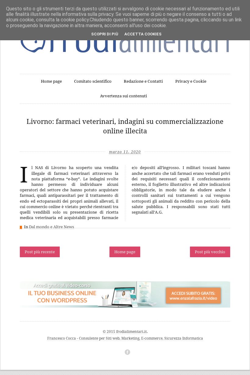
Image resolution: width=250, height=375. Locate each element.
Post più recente (40, 252)
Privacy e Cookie (190, 81)
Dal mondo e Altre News (51, 227)
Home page (51, 81)
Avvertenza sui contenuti (123, 96)
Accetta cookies (143, 34)
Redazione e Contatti (143, 81)
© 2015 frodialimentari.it (125, 332)
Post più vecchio (210, 252)
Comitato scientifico (93, 81)
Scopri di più (104, 34)
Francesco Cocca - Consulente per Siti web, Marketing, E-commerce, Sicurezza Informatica (125, 338)
